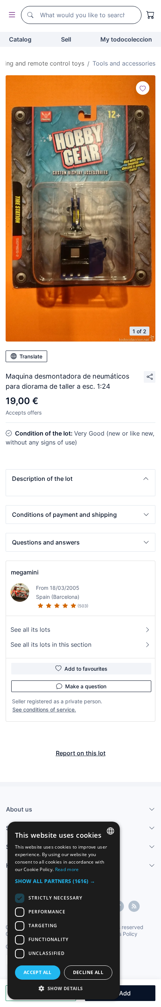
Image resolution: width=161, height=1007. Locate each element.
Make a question (85, 686)
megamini (25, 572)
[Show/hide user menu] (10, 15)
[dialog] (63, 911)
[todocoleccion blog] (134, 906)
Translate (30, 356)
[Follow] (142, 88)
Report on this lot (81, 753)
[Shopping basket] (150, 15)
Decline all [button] (88, 972)
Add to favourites (85, 668)
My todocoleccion (126, 39)
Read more (67, 869)
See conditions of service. (44, 709)
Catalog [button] (20, 39)
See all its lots (30, 629)
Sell (66, 39)
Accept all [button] (38, 972)
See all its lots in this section (50, 644)
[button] (80, 478)
